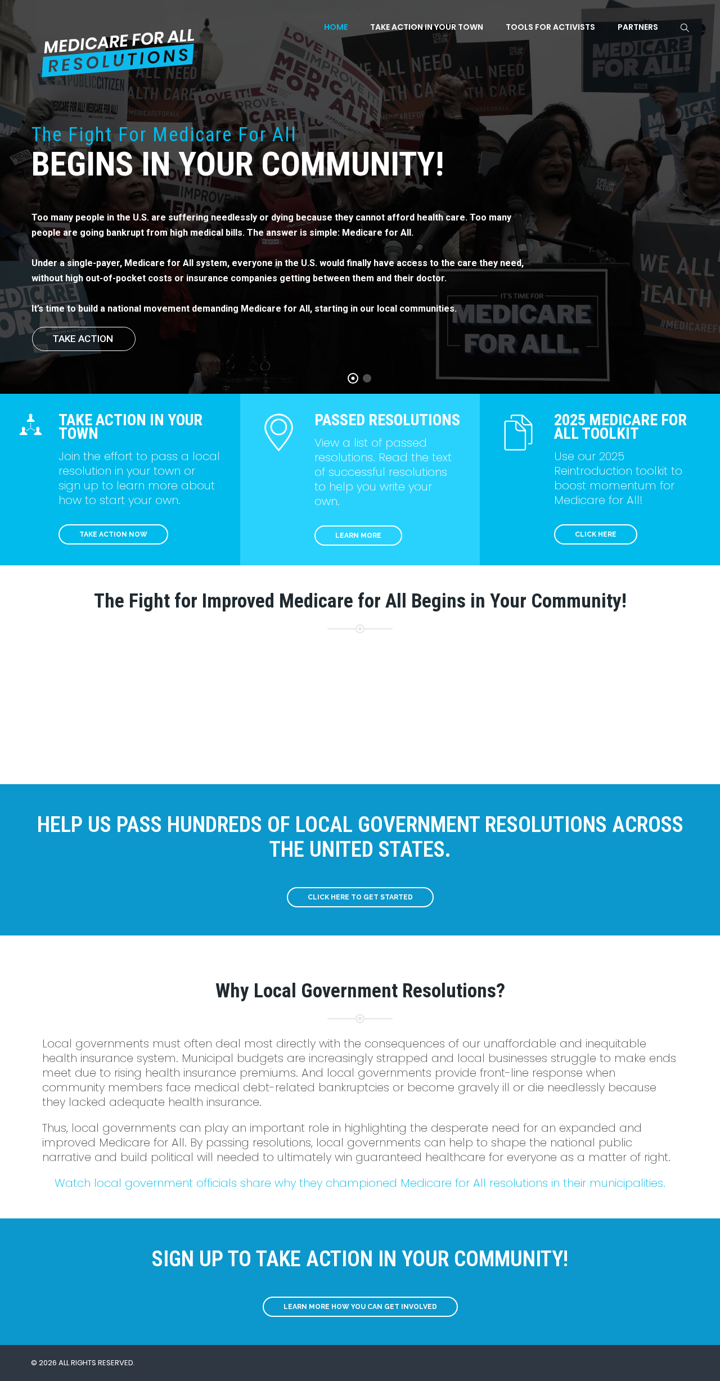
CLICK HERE (595, 534)
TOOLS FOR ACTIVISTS (550, 27)
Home (336, 27)
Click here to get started (360, 897)
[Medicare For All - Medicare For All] (118, 45)
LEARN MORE (358, 535)
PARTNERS (638, 27)
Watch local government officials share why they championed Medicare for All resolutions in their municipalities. (360, 1183)
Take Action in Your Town (426, 27)
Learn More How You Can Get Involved (360, 1307)
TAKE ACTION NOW (113, 534)
